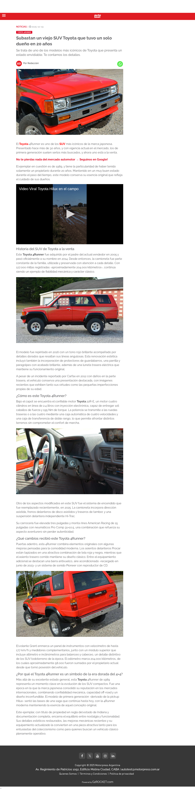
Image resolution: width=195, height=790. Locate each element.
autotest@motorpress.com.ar (140, 769)
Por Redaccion (31, 63)
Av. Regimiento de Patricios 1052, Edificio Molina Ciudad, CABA (77, 769)
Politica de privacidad (122, 773)
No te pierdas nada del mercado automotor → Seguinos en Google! (62, 159)
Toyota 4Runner (24, 32)
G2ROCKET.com (102, 782)
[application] (69, 214)
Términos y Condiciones (93, 773)
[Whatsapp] (120, 64)
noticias (21, 26)
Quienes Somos (68, 773)
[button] (69, 214)
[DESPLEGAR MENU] (4, 15)
